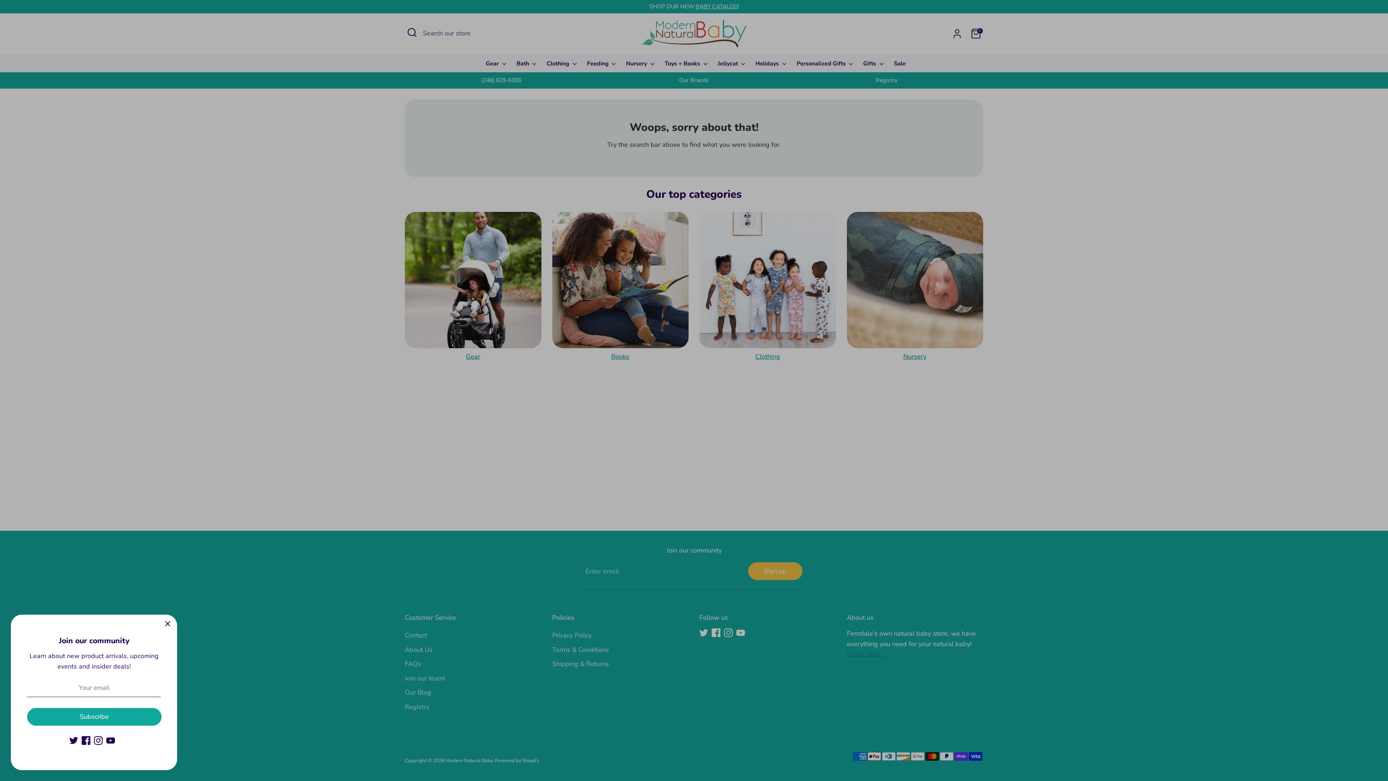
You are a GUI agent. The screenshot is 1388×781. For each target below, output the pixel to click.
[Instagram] (98, 740)
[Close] (168, 624)
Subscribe (94, 716)
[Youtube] (110, 740)
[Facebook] (86, 740)
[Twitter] (73, 740)
